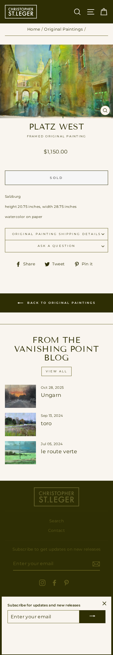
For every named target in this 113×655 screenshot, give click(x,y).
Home (33, 29)
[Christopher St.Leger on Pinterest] (66, 582)
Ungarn (51, 395)
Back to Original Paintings (60, 303)
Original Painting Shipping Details (56, 234)
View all (56, 371)
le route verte (59, 451)
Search (56, 521)
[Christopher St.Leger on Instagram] (42, 582)
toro (46, 423)
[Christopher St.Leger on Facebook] (54, 582)
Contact (56, 530)
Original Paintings (63, 29)
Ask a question (56, 246)
